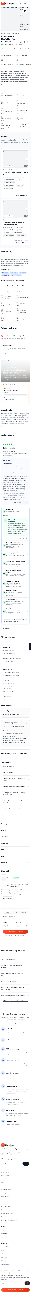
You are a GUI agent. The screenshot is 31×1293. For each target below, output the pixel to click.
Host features (5, 1237)
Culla (13, 33)
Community (23, 49)
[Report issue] (26, 502)
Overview (9, 49)
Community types (6, 1189)
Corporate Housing (6, 1209)
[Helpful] (20, 502)
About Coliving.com (6, 1247)
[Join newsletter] (27, 1283)
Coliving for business (6, 1206)
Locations (3, 1186)
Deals (2, 1182)
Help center (4, 1257)
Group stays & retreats (7, 1213)
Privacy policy (5, 1261)
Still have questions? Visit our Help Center (15, 1001)
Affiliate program (5, 1254)
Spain (8, 33)
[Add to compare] (28, 42)
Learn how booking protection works (15, 1023)
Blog (2, 1250)
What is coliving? (5, 1196)
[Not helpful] (23, 502)
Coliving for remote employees (9, 1220)
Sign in (26, 3)
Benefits (3, 1179)
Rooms (16, 49)
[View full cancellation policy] (27, 723)
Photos (3, 49)
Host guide (4, 1233)
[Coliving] (7, 3)
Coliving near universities (8, 1193)
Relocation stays (5, 1217)
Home (3, 33)
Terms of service (5, 1264)
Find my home (5, 1175)
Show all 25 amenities (23, 125)
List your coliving (5, 1230)
